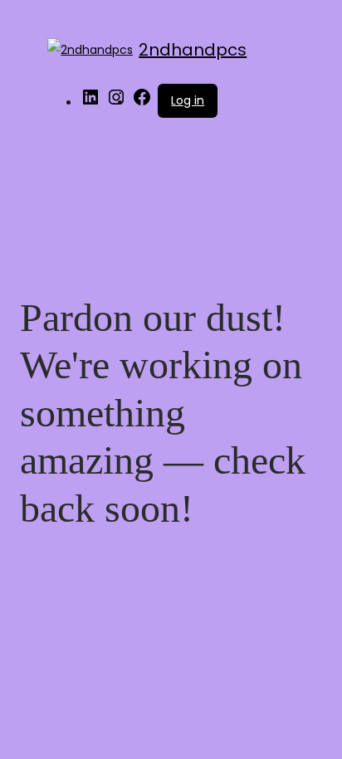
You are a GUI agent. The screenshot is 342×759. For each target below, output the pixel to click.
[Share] (250, 18)
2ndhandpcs (193, 49)
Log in (187, 100)
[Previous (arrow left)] (29, 379)
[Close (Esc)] (287, 18)
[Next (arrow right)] (313, 379)
